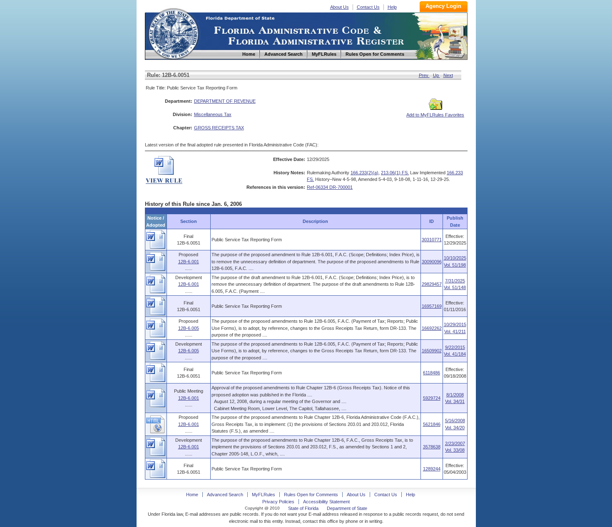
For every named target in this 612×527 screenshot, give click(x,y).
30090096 (432, 261)
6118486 (431, 372)
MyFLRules (263, 494)
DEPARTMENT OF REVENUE (225, 101)
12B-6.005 (188, 328)
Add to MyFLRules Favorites (435, 114)
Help (392, 7)
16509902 (432, 350)
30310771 (432, 239)
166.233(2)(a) (364, 172)
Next (448, 75)
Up (436, 75)
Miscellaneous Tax (212, 114)
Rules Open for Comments (311, 494)
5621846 (431, 424)
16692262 (432, 328)
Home (173, 33)
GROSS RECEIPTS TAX (219, 127)
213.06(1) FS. (395, 172)
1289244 (431, 468)
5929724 (431, 398)
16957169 (432, 306)
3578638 (431, 446)
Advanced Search (225, 494)
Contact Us (368, 7)
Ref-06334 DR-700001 (330, 187)
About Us (339, 7)
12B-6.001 (188, 261)
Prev (424, 75)
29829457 (432, 284)
